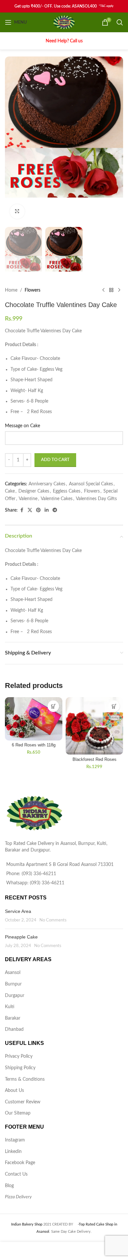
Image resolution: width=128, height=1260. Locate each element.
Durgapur (14, 995)
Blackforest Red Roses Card (95, 762)
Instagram (15, 1140)
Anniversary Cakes (47, 484)
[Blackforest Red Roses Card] (94, 726)
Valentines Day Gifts (96, 499)
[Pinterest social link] (38, 510)
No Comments (53, 920)
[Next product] (119, 290)
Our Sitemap (18, 1113)
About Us (14, 1090)
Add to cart (55, 460)
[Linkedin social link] (47, 510)
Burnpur (13, 984)
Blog (9, 1185)
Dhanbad (14, 1029)
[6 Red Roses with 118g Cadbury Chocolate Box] (33, 718)
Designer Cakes (33, 491)
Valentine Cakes (57, 499)
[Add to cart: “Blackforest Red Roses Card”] (114, 706)
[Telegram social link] (55, 510)
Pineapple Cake (21, 936)
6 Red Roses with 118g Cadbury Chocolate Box (33, 747)
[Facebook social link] (22, 510)
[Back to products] (111, 290)
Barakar (12, 1018)
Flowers (32, 290)
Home (11, 290)
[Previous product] (103, 290)
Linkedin (13, 1151)
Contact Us (16, 1174)
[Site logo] (64, 22)
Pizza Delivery (18, 1197)
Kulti (9, 1007)
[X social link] (30, 510)
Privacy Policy (18, 1056)
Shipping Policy (20, 1068)
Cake (10, 491)
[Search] (119, 22)
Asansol (12, 972)
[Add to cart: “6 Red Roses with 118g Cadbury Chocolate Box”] (53, 706)
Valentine (28, 499)
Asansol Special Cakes (91, 484)
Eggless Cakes (66, 491)
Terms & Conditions (25, 1079)
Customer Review (22, 1102)
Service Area (18, 911)
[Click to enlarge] (17, 211)
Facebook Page (20, 1163)
